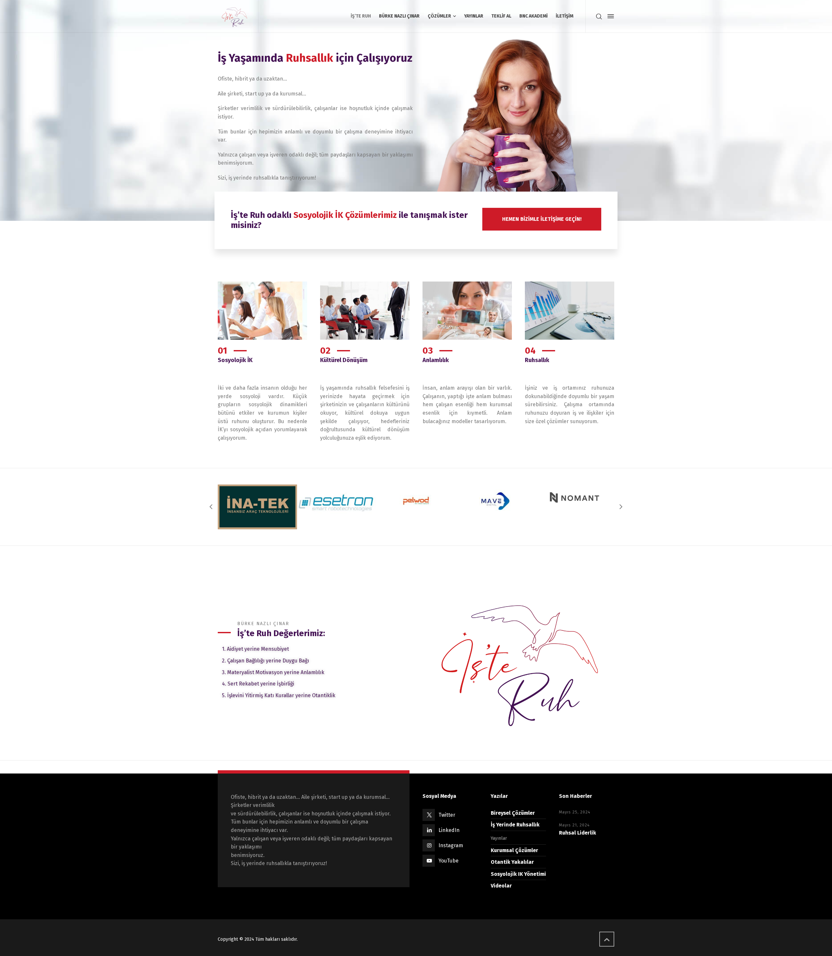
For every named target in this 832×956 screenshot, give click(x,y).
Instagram (450, 845)
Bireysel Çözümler (513, 813)
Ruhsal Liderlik (577, 833)
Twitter (446, 815)
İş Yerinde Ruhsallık (515, 825)
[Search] (598, 16)
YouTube (448, 861)
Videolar (501, 886)
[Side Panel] (609, 16)
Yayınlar (499, 838)
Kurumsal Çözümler (514, 850)
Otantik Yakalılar (512, 862)
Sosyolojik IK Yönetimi (518, 874)
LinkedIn (449, 830)
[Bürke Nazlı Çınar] (234, 16)
